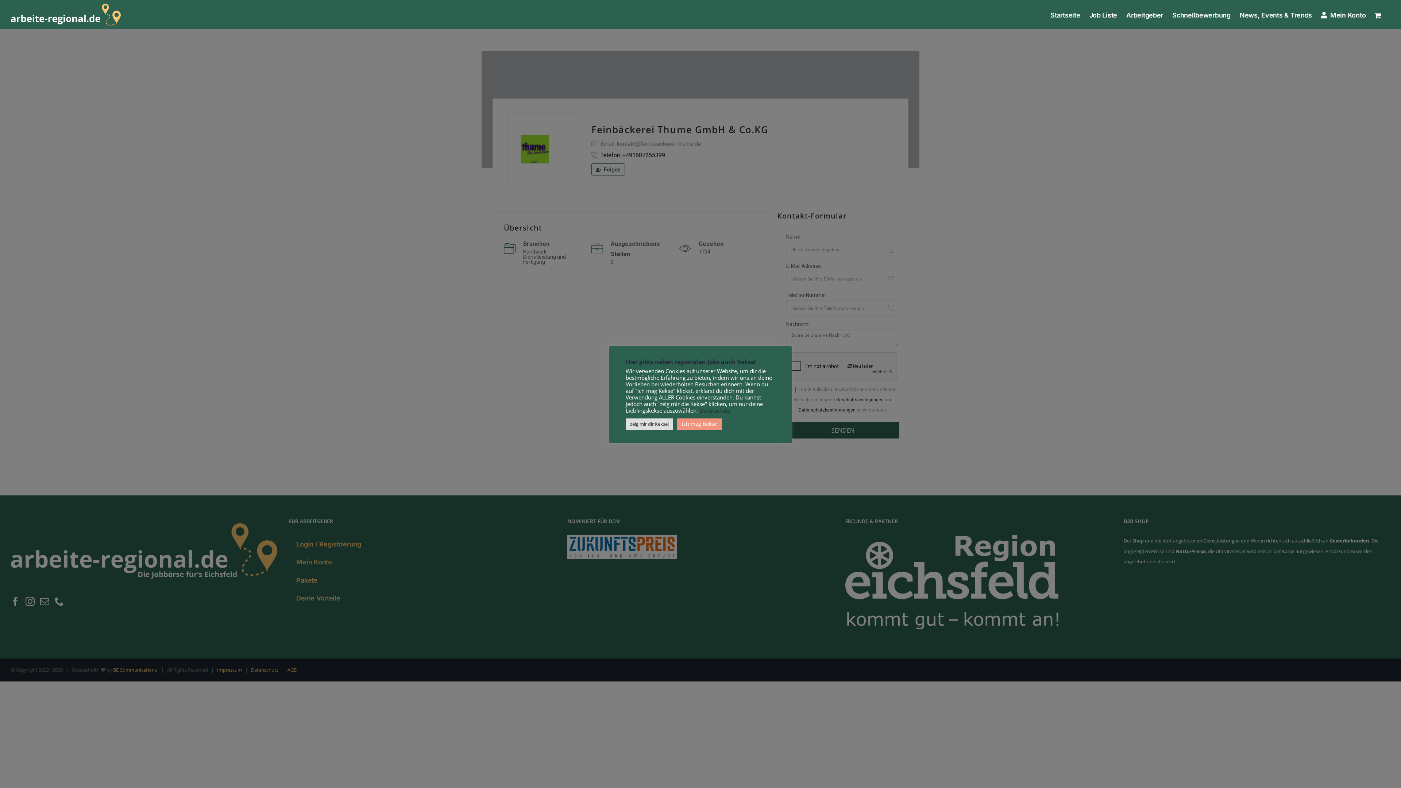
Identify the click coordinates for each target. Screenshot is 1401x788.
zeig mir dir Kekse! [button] (649, 424)
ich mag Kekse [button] (699, 423)
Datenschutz (714, 410)
